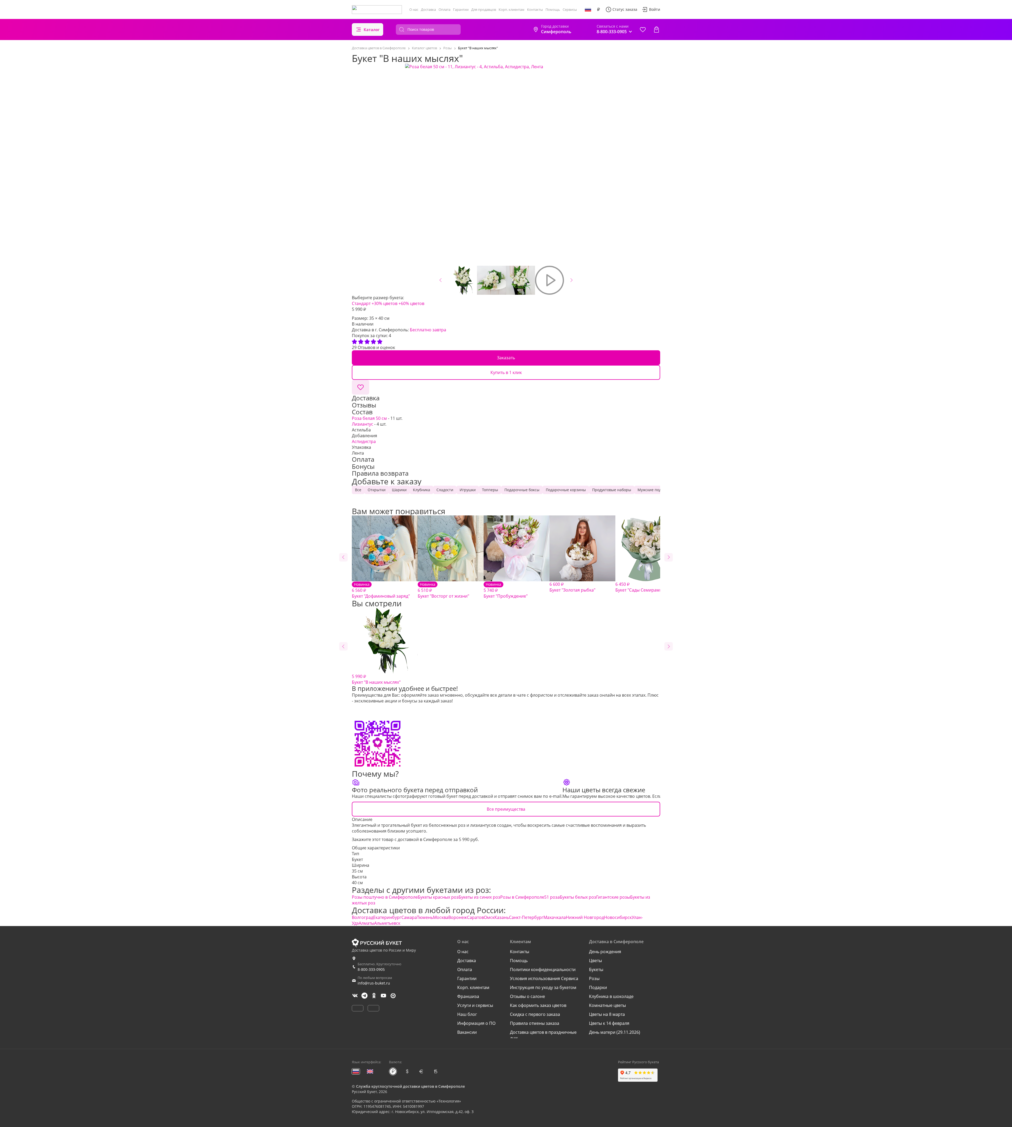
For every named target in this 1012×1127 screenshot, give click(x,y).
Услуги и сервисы (475, 1005)
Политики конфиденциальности (543, 969)
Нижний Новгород (585, 917)
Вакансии (467, 1032)
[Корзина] (656, 29)
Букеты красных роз (438, 897)
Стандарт (361, 303)
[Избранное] (642, 29)
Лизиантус (362, 424)
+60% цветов (411, 303)
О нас (413, 9)
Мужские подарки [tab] (654, 489)
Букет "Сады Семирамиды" (642, 587)
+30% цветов (384, 303)
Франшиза (468, 996)
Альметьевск (387, 923)
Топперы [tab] (490, 489)
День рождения (605, 951)
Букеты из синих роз (479, 897)
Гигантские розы (613, 897)
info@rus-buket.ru (374, 983)
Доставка (428, 9)
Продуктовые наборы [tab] (611, 489)
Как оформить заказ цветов (538, 1005)
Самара (409, 917)
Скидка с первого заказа (535, 1014)
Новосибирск (618, 917)
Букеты (596, 969)
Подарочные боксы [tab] (521, 489)
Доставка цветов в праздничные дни (543, 1035)
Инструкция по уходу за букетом (543, 987)
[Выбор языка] (588, 9)
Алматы (366, 923)
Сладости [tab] (444, 489)
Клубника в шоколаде (611, 996)
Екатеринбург (387, 917)
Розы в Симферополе (522, 897)
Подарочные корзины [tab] (566, 489)
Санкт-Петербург (526, 917)
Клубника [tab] (421, 489)
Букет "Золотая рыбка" (572, 587)
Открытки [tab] (377, 489)
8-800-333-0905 (371, 969)
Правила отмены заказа (534, 1023)
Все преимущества (506, 809)
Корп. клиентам (511, 9)
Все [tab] (358, 489)
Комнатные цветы (607, 1005)
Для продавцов (483, 9)
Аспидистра (364, 441)
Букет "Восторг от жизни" (443, 590)
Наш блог (467, 1014)
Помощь (553, 9)
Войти (654, 9)
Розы (594, 978)
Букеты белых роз (578, 897)
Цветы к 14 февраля (609, 1023)
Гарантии (461, 9)
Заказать (506, 358)
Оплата (444, 9)
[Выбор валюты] (598, 9)
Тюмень (425, 917)
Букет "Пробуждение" (506, 590)
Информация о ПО (476, 1023)
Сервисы (570, 9)
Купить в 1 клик (506, 372)
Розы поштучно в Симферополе (385, 897)
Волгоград (362, 917)
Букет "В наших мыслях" (376, 679)
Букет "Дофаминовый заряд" (381, 590)
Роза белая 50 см (369, 418)
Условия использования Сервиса (544, 978)
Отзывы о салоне (527, 996)
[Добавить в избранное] (360, 387)
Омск (489, 917)
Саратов (475, 917)
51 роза (552, 897)
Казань (501, 917)
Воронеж (457, 917)
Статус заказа (624, 9)
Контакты (535, 9)
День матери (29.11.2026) (614, 1032)
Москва (440, 917)
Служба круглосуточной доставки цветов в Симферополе (410, 1086)
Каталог (372, 29)
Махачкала (554, 917)
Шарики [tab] (399, 489)
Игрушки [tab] (468, 489)
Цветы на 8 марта (607, 1014)
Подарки (598, 987)
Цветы (595, 960)
